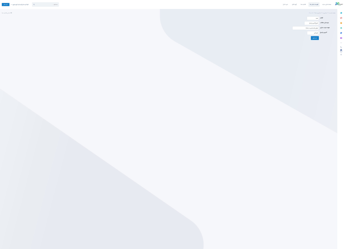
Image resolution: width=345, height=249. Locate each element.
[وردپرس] (341, 28)
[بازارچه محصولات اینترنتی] (341, 38)
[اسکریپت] (341, 18)
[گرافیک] (341, 33)
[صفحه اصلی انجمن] (341, 13)
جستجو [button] (315, 38)
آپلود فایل (294, 4)
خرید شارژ (285, 4)
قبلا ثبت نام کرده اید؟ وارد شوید (20, 5)
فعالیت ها (303, 4)
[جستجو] (34, 4)
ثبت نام (6, 5)
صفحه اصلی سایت (326, 4)
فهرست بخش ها (314, 4)
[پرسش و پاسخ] (341, 23)
